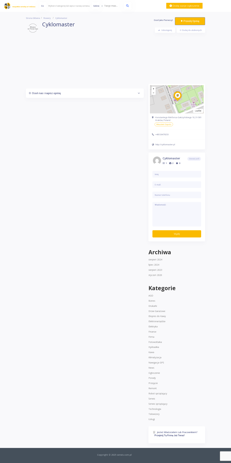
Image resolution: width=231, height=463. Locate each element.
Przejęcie (153, 383)
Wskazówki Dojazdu (163, 124)
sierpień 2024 (155, 259)
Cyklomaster (171, 158)
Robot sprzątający (157, 393)
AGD (150, 295)
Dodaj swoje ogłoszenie (185, 5)
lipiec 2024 (153, 264)
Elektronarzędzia (156, 321)
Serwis (151, 398)
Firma (151, 336)
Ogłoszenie (154, 372)
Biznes (151, 300)
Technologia (154, 408)
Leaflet (198, 111)
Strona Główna (33, 18)
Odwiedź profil (194, 159)
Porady (152, 377)
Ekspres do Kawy (157, 316)
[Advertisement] (115, 62)
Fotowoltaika (155, 342)
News (151, 367)
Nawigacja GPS (156, 362)
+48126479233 (162, 134)
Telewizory (154, 413)
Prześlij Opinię (191, 21)
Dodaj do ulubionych (192, 30)
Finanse (152, 331)
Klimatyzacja (154, 357)
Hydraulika (153, 347)
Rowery (47, 18)
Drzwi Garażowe (156, 311)
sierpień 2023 (155, 269)
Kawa (151, 352)
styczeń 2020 (155, 275)
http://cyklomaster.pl (165, 144)
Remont (152, 388)
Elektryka (153, 326)
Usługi (151, 419)
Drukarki (152, 305)
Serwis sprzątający (157, 403)
